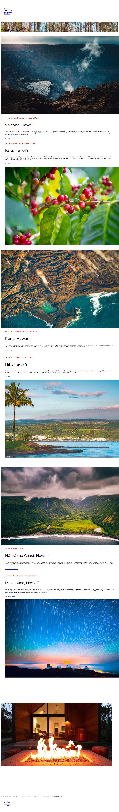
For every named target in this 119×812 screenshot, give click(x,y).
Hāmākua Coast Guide (11, 569)
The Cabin (8, 10)
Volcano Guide (9, 138)
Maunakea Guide (10, 596)
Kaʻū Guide (8, 163)
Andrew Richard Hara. (57, 796)
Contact (7, 14)
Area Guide (8, 12)
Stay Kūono (4, 19)
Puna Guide (8, 350)
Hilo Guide (8, 376)
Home (6, 9)
